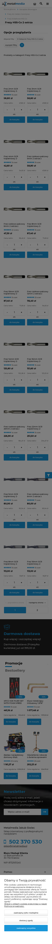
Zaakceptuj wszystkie (26, 928)
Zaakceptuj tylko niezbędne (26, 913)
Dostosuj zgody (26, 920)
